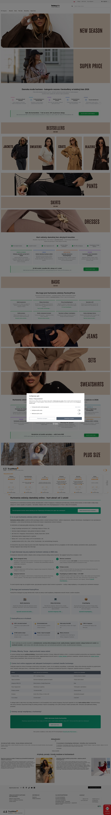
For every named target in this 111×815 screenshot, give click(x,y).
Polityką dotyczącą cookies (58, 400)
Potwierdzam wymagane (42, 418)
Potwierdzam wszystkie (69, 418)
